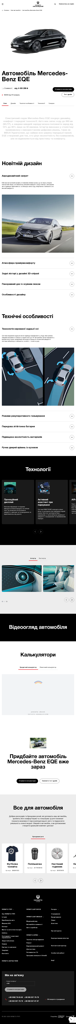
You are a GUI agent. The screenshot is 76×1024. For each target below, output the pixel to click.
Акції (52, 960)
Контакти (5, 953)
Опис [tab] (5, 103)
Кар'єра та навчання (9, 947)
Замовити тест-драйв (49, 781)
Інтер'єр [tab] (33, 558)
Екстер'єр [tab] (42, 558)
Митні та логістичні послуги (11, 929)
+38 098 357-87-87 (31, 1001)
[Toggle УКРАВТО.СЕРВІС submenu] (39, 935)
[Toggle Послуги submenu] (58, 909)
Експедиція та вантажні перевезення (10, 937)
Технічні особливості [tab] (27, 103)
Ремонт (29, 943)
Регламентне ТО (32, 952)
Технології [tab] (41, 103)
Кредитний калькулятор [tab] (28, 667)
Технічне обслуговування (35, 939)
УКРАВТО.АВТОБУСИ (33, 909)
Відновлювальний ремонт (35, 946)
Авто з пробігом (31, 927)
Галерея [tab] (51, 103)
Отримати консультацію (63, 89)
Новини (4, 944)
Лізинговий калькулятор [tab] (48, 667)
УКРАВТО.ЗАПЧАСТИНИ (10, 961)
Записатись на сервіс (66, 4)
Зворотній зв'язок (8, 941)
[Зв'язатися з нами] (71, 1019)
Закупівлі (5, 950)
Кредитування (56, 917)
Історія (4, 917)
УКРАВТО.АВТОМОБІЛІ (34, 916)
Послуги (54, 909)
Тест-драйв (68, 94)
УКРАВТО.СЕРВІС (32, 935)
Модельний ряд (31, 921)
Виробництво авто (8, 920)
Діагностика (30, 949)
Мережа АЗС (6, 923)
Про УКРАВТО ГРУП (8, 914)
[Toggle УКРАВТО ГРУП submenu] (13, 909)
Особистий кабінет (58, 953)
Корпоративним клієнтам (60, 938)
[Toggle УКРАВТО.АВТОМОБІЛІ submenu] (43, 917)
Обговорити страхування (56, 999)
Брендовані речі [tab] (38, 836)
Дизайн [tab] (13, 103)
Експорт (5, 926)
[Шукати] (55, 4)
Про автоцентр (56, 931)
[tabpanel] (38, 584)
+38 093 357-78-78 (16, 1001)
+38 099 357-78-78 (31, 997)
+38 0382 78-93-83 (16, 997)
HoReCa (4, 933)
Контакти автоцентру (58, 945)
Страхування (55, 914)
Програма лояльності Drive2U (36, 955)
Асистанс (54, 923)
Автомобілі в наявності (34, 924)
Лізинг (53, 920)
